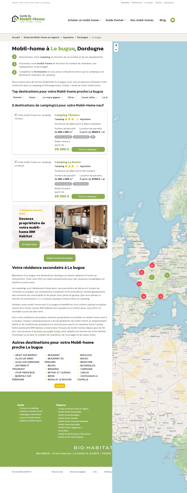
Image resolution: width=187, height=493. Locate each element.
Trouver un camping (28, 408)
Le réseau (148, 2)
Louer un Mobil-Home (29, 417)
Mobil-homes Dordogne (59, 258)
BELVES (52, 365)
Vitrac (71, 97)
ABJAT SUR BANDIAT (26, 355)
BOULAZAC (86, 355)
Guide (20, 405)
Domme (17, 97)
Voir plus (60, 385)
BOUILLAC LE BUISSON (59, 379)
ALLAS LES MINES (24, 358)
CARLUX (84, 372)
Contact (158, 2)
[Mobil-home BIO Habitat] (93, 447)
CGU (95, 471)
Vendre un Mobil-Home (30, 420)
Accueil (16, 37)
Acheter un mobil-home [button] (83, 20)
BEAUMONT (54, 355)
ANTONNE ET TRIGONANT (20, 367)
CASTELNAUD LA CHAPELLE (87, 377)
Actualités (125, 2)
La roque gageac (51, 97)
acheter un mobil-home (47, 331)
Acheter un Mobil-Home (30, 411)
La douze (107, 97)
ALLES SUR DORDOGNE (27, 362)
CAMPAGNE (86, 369)
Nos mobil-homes (142, 20)
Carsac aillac (88, 97)
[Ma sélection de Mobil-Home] (172, 20)
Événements (137, 2)
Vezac (32, 97)
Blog (163, 20)
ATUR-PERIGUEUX (25, 372)
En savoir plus (29, 244)
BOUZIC (84, 358)
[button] (150, 275)
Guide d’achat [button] (114, 20)
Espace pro (169, 2)
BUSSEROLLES (87, 365)
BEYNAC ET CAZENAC (59, 372)
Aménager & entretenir (30, 414)
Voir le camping (87, 149)
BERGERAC (53, 369)
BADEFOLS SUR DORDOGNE (21, 377)
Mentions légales (78, 471)
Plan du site (57, 471)
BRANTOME (86, 362)
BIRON (51, 376)
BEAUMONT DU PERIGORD (54, 360)
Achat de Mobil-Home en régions (41, 37)
